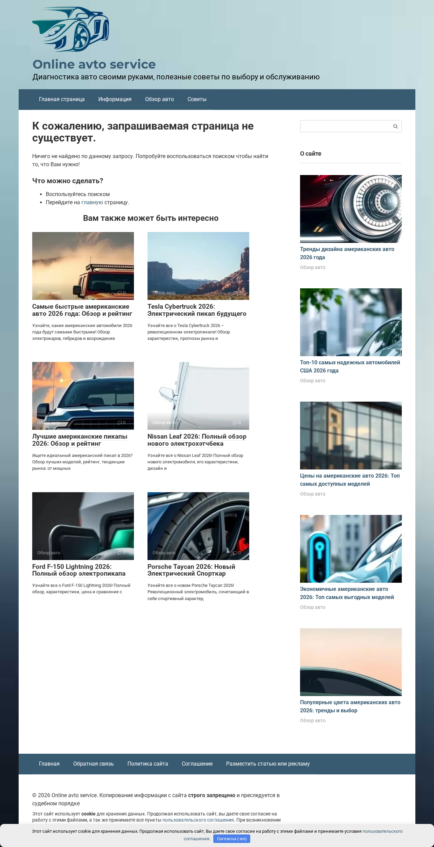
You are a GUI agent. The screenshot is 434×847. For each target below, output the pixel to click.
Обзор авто (159, 99)
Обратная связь (93, 764)
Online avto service (94, 64)
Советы (197, 99)
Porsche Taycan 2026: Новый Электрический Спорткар (191, 570)
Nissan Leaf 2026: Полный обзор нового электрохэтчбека (196, 439)
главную (92, 202)
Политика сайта (147, 764)
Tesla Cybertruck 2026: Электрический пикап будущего (196, 310)
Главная (49, 764)
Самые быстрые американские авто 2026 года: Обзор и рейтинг (82, 310)
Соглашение (197, 764)
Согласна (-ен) (232, 838)
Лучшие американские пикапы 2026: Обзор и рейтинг (79, 439)
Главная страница (62, 99)
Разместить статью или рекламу (268, 764)
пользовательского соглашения (198, 820)
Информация (115, 99)
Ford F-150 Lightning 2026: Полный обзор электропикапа (78, 570)
